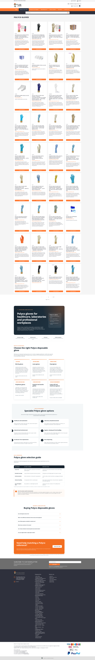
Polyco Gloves (37, 576)
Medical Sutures (26, 653)
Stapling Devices (38, 583)
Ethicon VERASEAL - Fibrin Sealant (39, 627)
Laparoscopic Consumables (39, 582)
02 (48, 297)
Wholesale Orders (38, 637)
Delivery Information (38, 636)
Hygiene (36, 604)
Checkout (79, 0)
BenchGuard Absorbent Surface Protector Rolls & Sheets (40, 595)
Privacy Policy (51, 580)
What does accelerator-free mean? (24, 525)
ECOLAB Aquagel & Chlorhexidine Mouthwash (39, 612)
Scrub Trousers (37, 599)
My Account (74, 0)
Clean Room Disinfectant (39, 593)
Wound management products (40, 590)
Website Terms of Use (53, 577)
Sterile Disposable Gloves (39, 591)
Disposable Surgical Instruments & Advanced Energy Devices (40, 581)
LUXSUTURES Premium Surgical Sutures (40, 618)
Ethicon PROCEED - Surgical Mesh (39, 625)
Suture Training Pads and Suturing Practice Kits (39, 621)
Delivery (60, 9)
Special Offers (53, 9)
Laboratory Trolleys (38, 631)
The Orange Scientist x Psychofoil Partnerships (39, 615)
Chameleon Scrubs (25, 652)
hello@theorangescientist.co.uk (75, 3)
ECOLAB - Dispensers (38, 613)
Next (53, 297)
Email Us (17, 581)
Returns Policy (51, 581)
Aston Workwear (22, 651)
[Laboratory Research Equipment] (21, 5)
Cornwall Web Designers (50, 658)
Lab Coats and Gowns (38, 602)
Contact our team (57, 546)
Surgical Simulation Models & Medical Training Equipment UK (40, 633)
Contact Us (66, 9)
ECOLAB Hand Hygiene (39, 605)
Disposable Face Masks (39, 603)
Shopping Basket (76, 5)
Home (16, 9)
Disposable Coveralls (38, 619)
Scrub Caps (37, 600)
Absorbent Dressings (38, 577)
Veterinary (37, 596)
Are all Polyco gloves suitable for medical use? (27, 521)
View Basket (37, 634)
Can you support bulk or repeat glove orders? (26, 532)
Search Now (68, 13)
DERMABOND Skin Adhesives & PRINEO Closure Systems (40, 579)
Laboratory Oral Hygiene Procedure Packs (39, 630)
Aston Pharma (24, 650)
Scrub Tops (37, 597)
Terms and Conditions (53, 579)
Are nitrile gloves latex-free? (23, 513)
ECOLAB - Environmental (39, 608)
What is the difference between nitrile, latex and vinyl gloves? (30, 517)
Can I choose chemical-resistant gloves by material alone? (29, 528)
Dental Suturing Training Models (40, 622)
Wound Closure (37, 589)
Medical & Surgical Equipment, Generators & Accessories (40, 585)
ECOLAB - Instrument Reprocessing (38, 610)
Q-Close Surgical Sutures (39, 616)
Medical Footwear (38, 601)
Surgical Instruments (38, 586)
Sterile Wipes (37, 592)
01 (46, 297)
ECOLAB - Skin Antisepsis (39, 607)
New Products (44, 9)
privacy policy (57, 566)
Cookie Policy (51, 578)
